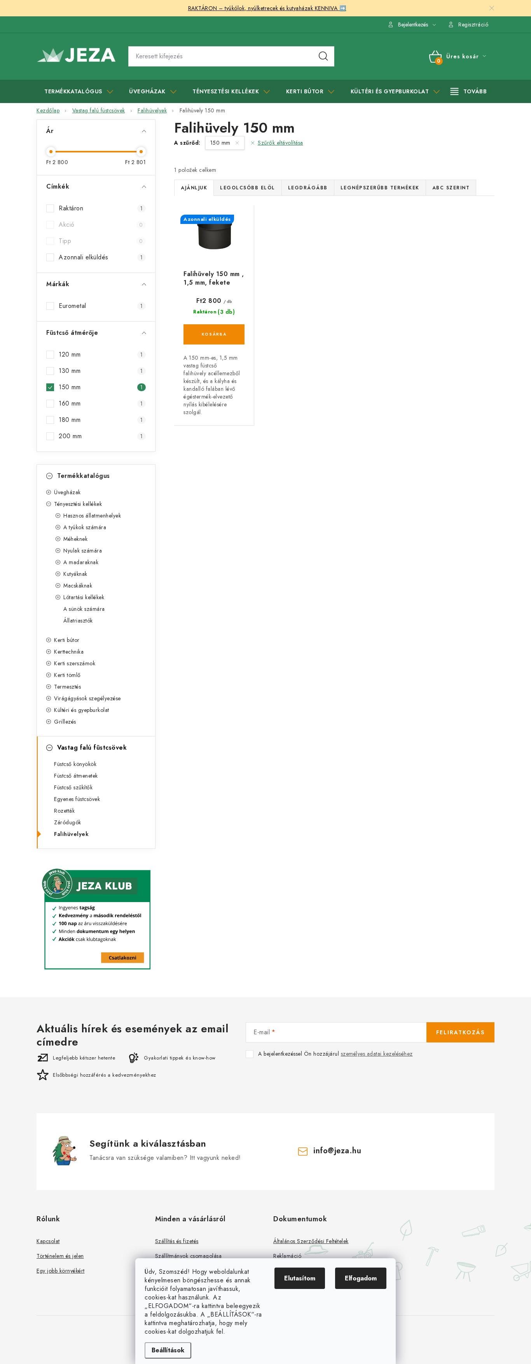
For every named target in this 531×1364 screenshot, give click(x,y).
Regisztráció (473, 24)
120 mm (101, 354)
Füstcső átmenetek (76, 776)
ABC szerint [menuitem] (451, 187)
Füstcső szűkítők (73, 787)
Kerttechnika (69, 652)
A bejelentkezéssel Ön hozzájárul (335, 1054)
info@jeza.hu (337, 1150)
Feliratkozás (460, 1032)
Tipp (101, 240)
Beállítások (168, 1350)
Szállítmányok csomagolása (188, 1256)
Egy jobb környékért (61, 1271)
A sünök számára (84, 609)
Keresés (323, 56)
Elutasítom (299, 1278)
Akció (101, 224)
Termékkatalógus (83, 475)
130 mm (101, 370)
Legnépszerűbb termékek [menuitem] (380, 187)
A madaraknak (80, 562)
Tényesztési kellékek (78, 504)
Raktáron (101, 208)
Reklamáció (287, 1256)
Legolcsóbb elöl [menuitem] (247, 187)
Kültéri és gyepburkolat (81, 710)
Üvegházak (67, 492)
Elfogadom (361, 1278)
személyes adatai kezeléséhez (377, 1054)
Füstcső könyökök (75, 764)
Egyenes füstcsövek (77, 799)
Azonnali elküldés (101, 257)
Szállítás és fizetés (177, 1241)
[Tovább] (469, 91)
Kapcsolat (48, 1241)
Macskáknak (77, 585)
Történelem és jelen (60, 1256)
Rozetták (64, 811)
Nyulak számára (82, 550)
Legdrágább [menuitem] (308, 187)
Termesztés (67, 687)
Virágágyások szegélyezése (87, 698)
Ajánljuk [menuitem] (194, 187)
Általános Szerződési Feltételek (311, 1241)
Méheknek (75, 539)
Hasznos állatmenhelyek (92, 515)
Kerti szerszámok (74, 663)
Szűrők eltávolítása (280, 143)
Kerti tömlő (67, 675)
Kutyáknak (75, 574)
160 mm (101, 403)
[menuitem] (79, 91)
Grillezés (65, 722)
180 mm (101, 419)
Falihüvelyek (71, 834)
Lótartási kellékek (83, 597)
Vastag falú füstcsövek (92, 747)
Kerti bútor (67, 640)
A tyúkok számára (84, 527)
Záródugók (67, 822)
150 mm (101, 387)
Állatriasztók (78, 620)
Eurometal (101, 305)
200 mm (101, 436)
